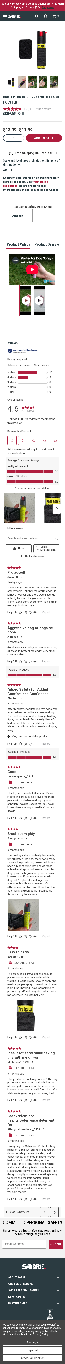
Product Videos (18, 244)
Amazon (17, 216)
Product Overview (48, 244)
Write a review (43, 109)
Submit (55, 1243)
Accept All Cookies (33, 1358)
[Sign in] (45, 16)
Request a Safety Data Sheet (32, 207)
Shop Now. (48, 7)
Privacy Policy (40, 1334)
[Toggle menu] (4, 16)
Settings (32, 1342)
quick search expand (36, 16)
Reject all (32, 1350)
